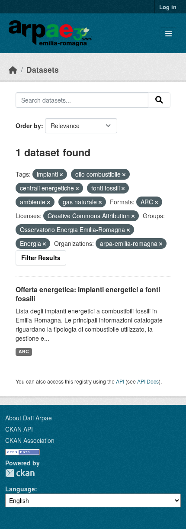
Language (20, 488)
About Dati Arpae (28, 417)
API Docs (148, 381)
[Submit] (159, 100)
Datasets (42, 69)
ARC (24, 351)
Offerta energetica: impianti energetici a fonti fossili (88, 293)
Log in (167, 7)
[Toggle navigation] (168, 33)
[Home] (13, 69)
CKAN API (19, 429)
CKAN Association (30, 440)
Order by (28, 125)
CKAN (20, 472)
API (120, 381)
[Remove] (61, 174)
